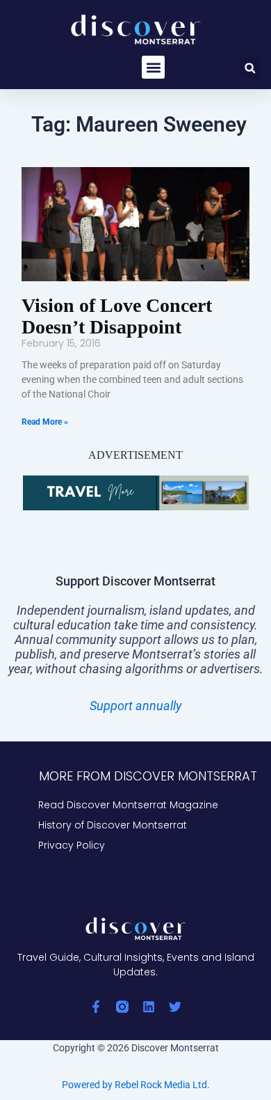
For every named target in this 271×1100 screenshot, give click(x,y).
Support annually (135, 705)
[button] (153, 67)
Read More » (45, 422)
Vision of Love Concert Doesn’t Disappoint (117, 316)
